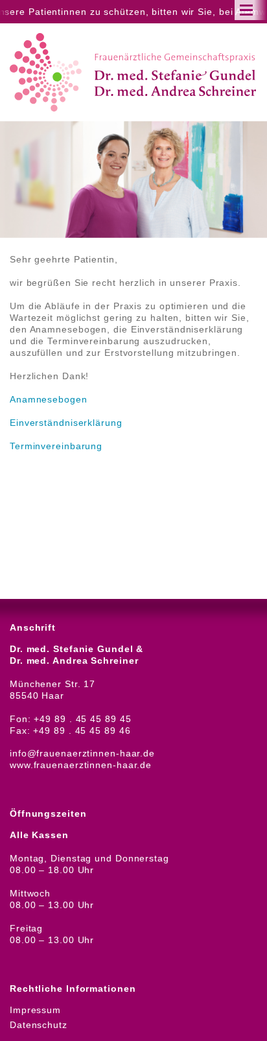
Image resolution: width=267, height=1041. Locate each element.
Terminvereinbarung (56, 446)
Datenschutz (38, 1025)
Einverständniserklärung (66, 422)
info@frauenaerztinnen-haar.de (82, 753)
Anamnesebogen (48, 399)
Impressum (35, 1010)
